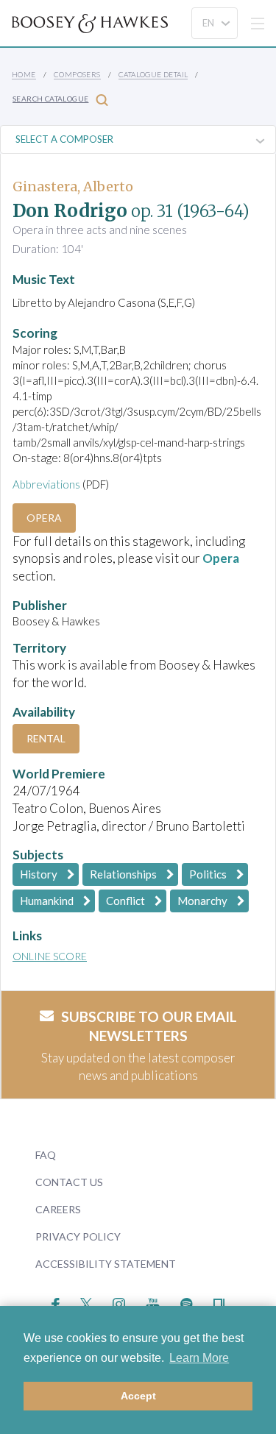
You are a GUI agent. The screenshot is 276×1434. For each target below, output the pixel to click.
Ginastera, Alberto (73, 186)
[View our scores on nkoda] (218, 1302)
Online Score (50, 956)
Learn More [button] (199, 1358)
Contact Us (69, 1182)
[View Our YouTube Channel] (152, 1302)
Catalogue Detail (153, 74)
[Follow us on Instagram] (119, 1302)
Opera (44, 517)
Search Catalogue (50, 98)
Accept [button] (138, 1396)
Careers (58, 1209)
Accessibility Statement (105, 1263)
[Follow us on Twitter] (86, 1302)
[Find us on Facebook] (56, 1302)
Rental (46, 738)
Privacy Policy (78, 1236)
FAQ (45, 1155)
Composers (77, 74)
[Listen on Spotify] (186, 1302)
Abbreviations (46, 484)
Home (24, 74)
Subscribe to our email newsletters (149, 1026)
